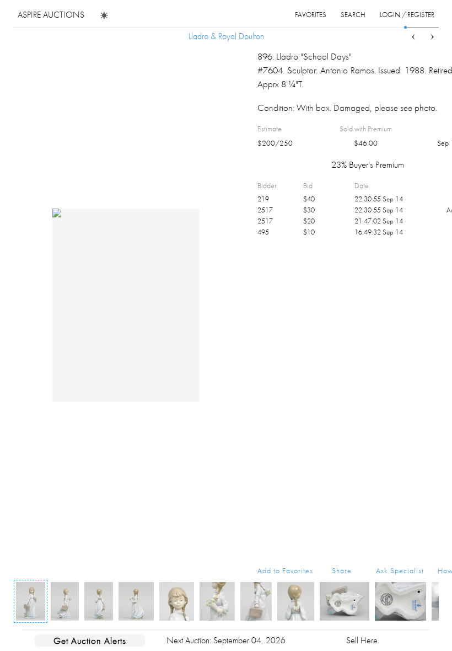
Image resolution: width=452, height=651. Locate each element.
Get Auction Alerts (89, 640)
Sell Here (362, 640)
